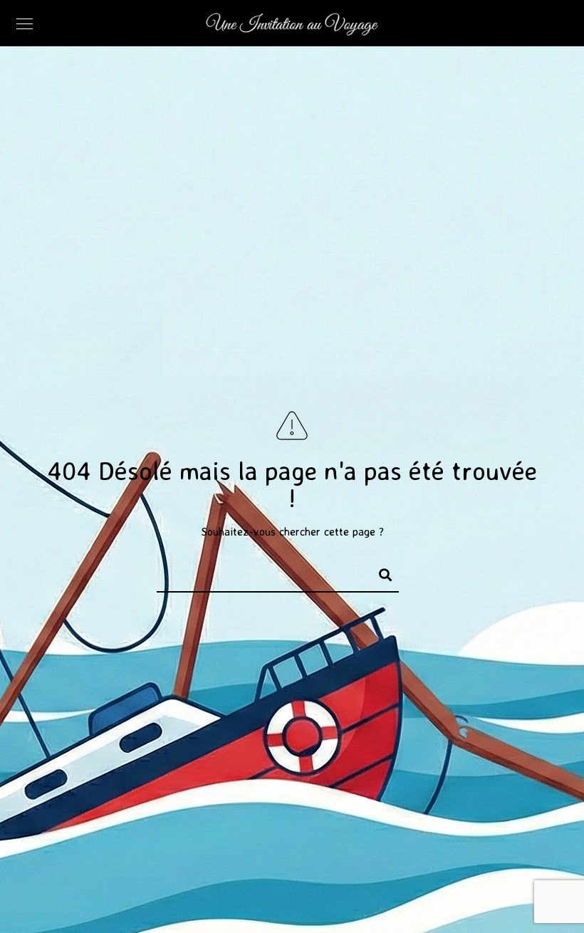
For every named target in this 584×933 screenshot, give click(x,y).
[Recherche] (379, 572)
